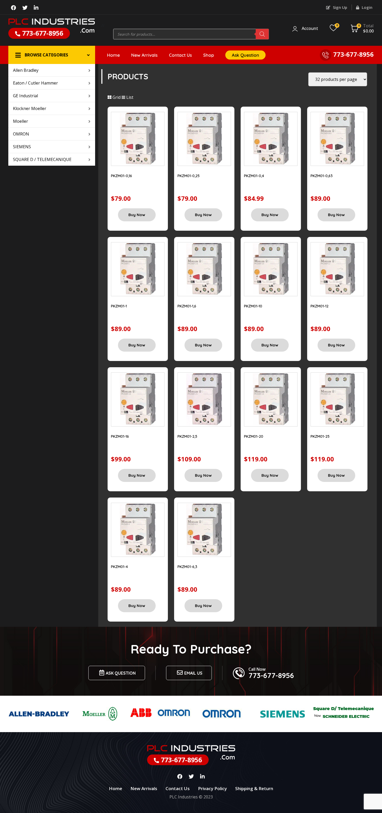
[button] (51, 55)
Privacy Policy (212, 788)
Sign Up (339, 7)
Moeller (20, 121)
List (129, 97)
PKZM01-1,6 (186, 306)
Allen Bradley (25, 70)
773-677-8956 (41, 33)
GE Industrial (25, 96)
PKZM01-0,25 (188, 175)
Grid (116, 97)
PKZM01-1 (119, 306)
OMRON (21, 134)
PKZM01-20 (253, 436)
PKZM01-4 (119, 566)
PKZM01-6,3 (187, 566)
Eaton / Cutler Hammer (35, 83)
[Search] (262, 34)
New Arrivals (144, 55)
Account (310, 28)
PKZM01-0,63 (322, 175)
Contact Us (180, 55)
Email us (193, 673)
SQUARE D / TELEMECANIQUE (42, 159)
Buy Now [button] (136, 214)
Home (113, 55)
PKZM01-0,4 (254, 175)
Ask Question (245, 55)
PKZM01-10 (253, 306)
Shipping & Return (254, 788)
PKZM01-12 (319, 306)
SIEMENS (22, 147)
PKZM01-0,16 (121, 175)
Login (366, 7)
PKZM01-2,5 (187, 436)
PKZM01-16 (120, 436)
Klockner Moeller (29, 108)
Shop (208, 55)
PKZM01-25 (320, 436)
